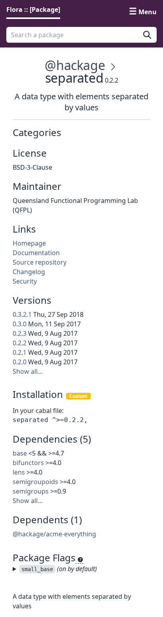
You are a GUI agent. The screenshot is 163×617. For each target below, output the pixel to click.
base (20, 453)
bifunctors (28, 462)
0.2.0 (20, 362)
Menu (147, 12)
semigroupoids (35, 481)
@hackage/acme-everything (54, 534)
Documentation (36, 252)
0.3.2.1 (22, 314)
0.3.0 (20, 324)
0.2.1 (20, 352)
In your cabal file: (38, 410)
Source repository (39, 262)
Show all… (28, 371)
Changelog (29, 271)
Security (25, 281)
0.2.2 (20, 343)
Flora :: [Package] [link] (33, 9)
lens (19, 472)
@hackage (75, 65)
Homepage (29, 243)
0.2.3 (20, 333)
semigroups (31, 491)
